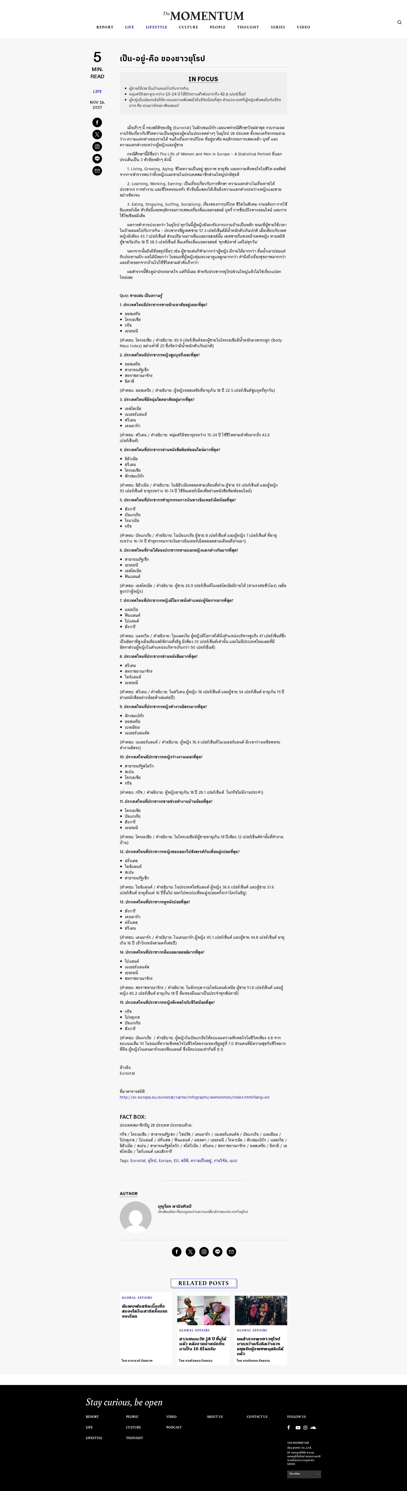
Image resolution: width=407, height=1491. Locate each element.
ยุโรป (152, 1160)
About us (215, 1417)
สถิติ (184, 1160)
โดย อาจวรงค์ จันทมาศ (137, 1360)
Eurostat (138, 1160)
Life (129, 27)
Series (278, 27)
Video (304, 27)
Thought (248, 27)
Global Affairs (137, 1298)
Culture (188, 27)
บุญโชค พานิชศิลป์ (174, 1206)
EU (176, 1160)
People (218, 27)
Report (105, 27)
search (399, 22)
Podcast (174, 1427)
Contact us (257, 1417)
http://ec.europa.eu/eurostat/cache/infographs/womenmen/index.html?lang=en (194, 1097)
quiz (233, 1160)
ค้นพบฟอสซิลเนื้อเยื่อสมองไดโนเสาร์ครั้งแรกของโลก (144, 1311)
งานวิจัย (220, 1160)
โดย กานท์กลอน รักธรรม (195, 1360)
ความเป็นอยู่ (201, 1160)
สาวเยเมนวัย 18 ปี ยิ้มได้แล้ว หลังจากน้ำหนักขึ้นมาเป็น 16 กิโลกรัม (202, 1344)
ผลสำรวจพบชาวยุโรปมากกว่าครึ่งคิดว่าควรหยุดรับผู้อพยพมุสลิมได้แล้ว (260, 1346)
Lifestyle (156, 27)
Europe (165, 1160)
